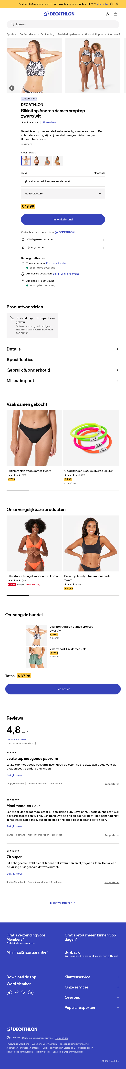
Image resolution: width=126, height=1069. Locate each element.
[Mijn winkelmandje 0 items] (115, 14)
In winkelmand (63, 219)
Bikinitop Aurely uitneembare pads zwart (87, 578)
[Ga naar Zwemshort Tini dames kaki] (36, 657)
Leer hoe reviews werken (20, 743)
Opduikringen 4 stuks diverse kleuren (89, 471)
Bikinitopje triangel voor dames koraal (33, 576)
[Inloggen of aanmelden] (108, 14)
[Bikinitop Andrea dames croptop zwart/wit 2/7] (92, 65)
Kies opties (63, 689)
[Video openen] (11, 88)
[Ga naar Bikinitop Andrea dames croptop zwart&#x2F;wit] (36, 635)
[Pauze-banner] (111, 4)
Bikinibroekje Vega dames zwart (29, 471)
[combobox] (63, 194)
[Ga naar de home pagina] (59, 14)
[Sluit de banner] (116, 4)
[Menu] (10, 14)
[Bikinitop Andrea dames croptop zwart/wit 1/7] (34, 65)
